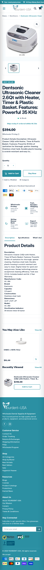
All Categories (8, 457)
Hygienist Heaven (9, 470)
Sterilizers (14, 16)
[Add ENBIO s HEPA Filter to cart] (36, 359)
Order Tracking (8, 436)
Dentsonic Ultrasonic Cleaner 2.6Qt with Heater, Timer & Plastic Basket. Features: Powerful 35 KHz (26, 378)
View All (38, 330)
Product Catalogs (9, 486)
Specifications (23, 238)
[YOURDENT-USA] (22, 8)
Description (10, 238)
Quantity (5, 161)
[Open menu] (4, 8)
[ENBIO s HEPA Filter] (21, 341)
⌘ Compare (24, 180)
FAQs (4, 445)
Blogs (4, 480)
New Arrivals (7, 462)
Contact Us (6, 434)
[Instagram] (10, 424)
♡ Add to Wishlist (9, 180)
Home (4, 16)
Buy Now (32, 173)
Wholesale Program (10, 447)
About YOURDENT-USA (11, 501)
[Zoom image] (36, 24)
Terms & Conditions (10, 511)
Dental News (7, 491)
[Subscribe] (38, 529)
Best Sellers (7, 465)
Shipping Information (11, 442)
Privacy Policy (7, 509)
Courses (5, 483)
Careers (5, 506)
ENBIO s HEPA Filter (12, 350)
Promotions (7, 488)
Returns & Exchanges (11, 439)
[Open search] (35, 8)
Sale (4, 468)
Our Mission (7, 503)
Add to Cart (27, 387)
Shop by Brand (8, 460)
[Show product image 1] (13, 68)
